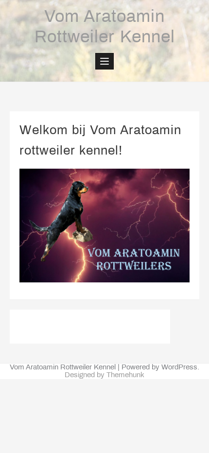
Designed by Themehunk (104, 375)
